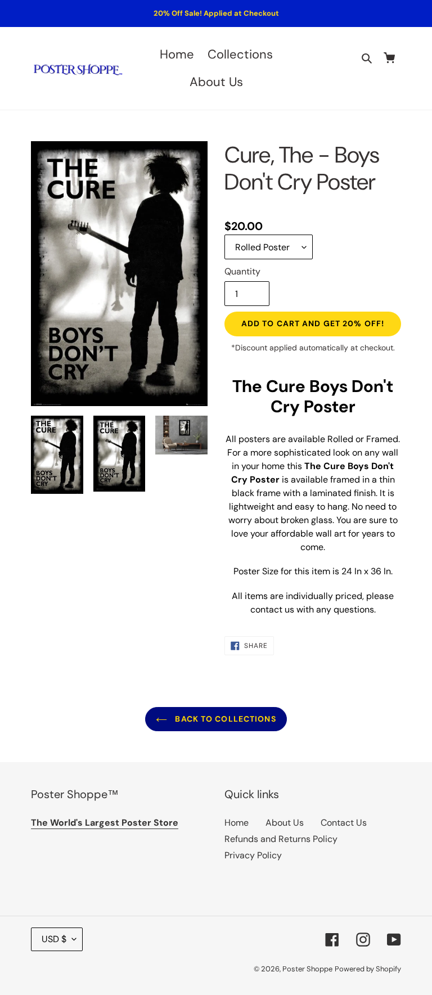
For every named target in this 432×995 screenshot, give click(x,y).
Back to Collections (224, 719)
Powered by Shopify (368, 969)
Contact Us (344, 823)
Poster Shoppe (307, 969)
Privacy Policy (253, 855)
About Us (285, 823)
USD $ (54, 939)
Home (236, 823)
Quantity (242, 271)
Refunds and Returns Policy (281, 839)
